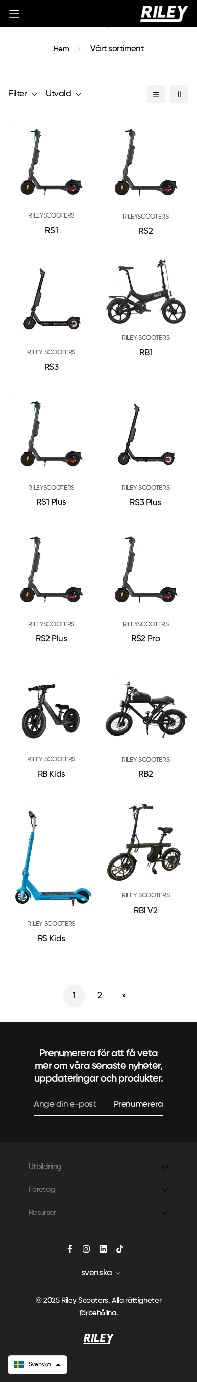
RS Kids (51, 939)
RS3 (51, 367)
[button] (37, 1365)
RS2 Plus (51, 639)
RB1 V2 (145, 910)
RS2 (145, 231)
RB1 (145, 353)
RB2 (145, 774)
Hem (61, 49)
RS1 (51, 231)
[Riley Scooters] (164, 13)
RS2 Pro (145, 639)
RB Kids (51, 774)
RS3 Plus (145, 503)
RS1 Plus (51, 502)
